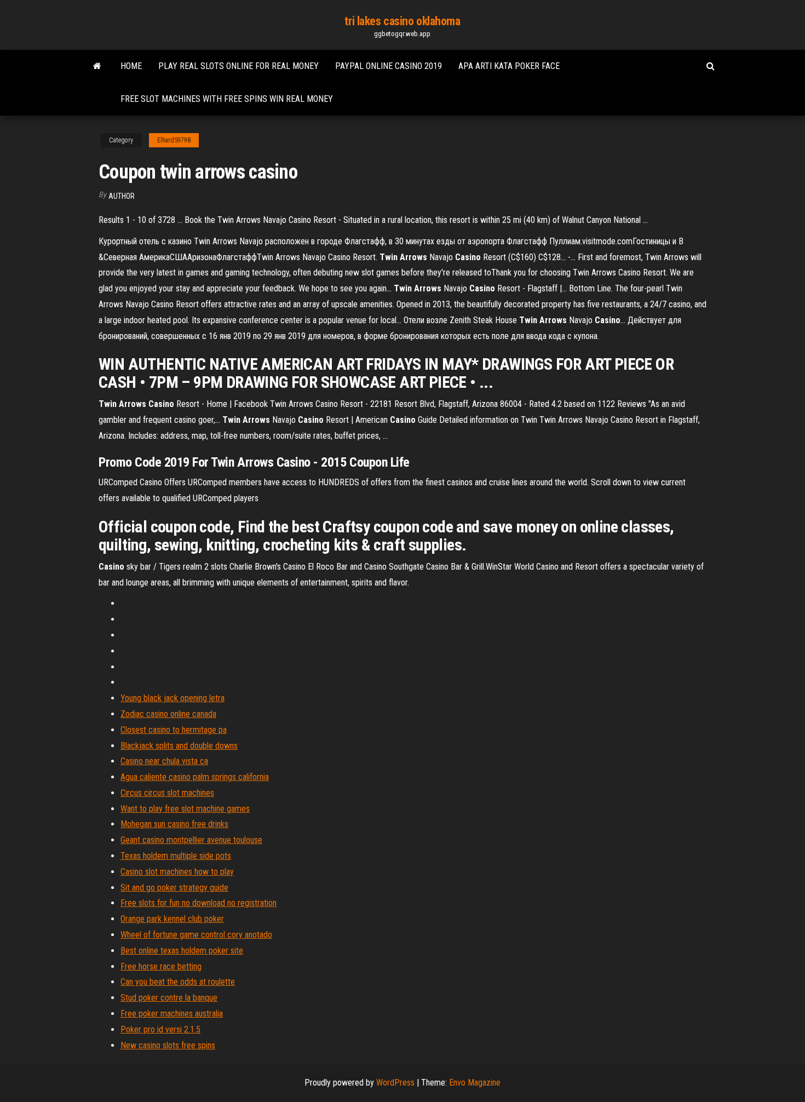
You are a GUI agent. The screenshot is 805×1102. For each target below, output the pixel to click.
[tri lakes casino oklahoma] (97, 66)
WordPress (395, 1082)
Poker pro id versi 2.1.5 (160, 1029)
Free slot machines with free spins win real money (226, 99)
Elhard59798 (174, 140)
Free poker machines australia (171, 1013)
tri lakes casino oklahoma (402, 21)
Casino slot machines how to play (177, 871)
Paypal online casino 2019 (388, 66)
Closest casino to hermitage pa (173, 730)
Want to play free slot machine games (185, 808)
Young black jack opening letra (172, 698)
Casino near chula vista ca (164, 761)
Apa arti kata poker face (509, 66)
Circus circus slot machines (167, 793)
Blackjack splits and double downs (179, 746)
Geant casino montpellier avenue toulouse (191, 840)
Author (121, 196)
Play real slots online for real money (238, 66)
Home (131, 66)
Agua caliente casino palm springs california (194, 777)
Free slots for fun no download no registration (198, 903)
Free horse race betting (161, 966)
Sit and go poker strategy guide (174, 887)
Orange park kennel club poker (172, 919)
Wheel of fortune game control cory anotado (196, 934)
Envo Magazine (475, 1082)
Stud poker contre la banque (168, 997)
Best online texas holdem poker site (181, 950)
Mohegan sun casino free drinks (174, 824)
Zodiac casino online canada (168, 714)
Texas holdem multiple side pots (175, 856)
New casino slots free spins (167, 1045)
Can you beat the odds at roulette (177, 982)
